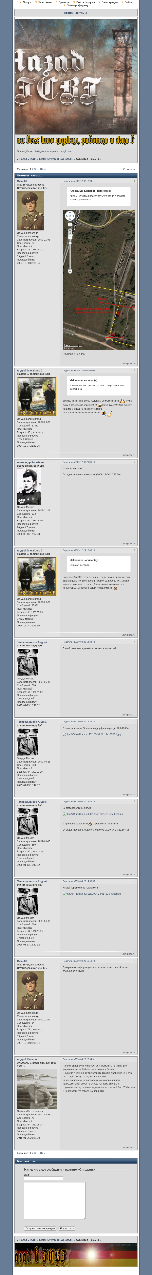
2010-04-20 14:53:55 (85, 881)
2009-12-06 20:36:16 (85, 462)
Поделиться (69, 181)
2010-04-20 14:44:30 (85, 721)
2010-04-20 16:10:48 (85, 961)
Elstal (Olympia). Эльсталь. (56, 158)
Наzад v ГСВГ (27, 158)
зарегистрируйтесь (60, 151)
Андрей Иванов (27, 1059)
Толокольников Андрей (32, 642)
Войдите (40, 151)
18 (41, 169)
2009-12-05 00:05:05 (85, 370)
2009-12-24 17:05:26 (85, 550)
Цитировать (128, 363)
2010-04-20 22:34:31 (85, 1059)
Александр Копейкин (30, 462)
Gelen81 (22, 181)
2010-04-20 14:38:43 (85, 642)
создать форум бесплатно (122, 1244)
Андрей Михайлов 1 (29, 370)
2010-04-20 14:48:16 (85, 801)
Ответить (129, 169)
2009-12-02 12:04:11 (85, 181)
